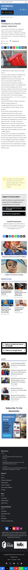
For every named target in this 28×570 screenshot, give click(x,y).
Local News (4, 498)
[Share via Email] (22, 47)
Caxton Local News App (7, 521)
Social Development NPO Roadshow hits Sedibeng (6, 292)
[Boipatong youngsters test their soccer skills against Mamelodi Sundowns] (5, 372)
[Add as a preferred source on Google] (7, 12)
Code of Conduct (5, 485)
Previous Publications (6, 480)
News (7, 17)
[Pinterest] (14, 47)
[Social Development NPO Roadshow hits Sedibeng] (7, 286)
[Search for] (20, 10)
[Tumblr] (11, 47)
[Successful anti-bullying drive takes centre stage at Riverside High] (7, 303)
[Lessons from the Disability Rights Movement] (21, 303)
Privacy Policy (4, 482)
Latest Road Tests (5, 513)
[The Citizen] (21, 528)
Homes (3, 516)
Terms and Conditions (6, 487)
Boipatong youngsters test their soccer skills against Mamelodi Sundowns (18, 372)
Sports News (4, 503)
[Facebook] (2, 47)
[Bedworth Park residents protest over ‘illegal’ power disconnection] (21, 286)
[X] (5, 47)
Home (3, 17)
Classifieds (3, 511)
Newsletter (3, 518)
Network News (4, 500)
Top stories (14, 559)
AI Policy (3, 490)
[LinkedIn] (8, 47)
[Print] (25, 47)
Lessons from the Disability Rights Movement (19, 309)
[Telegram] (20, 47)
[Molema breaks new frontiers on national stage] (5, 390)
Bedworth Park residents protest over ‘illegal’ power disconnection (18, 397)
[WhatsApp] (17, 47)
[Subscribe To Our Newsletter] (14, 426)
